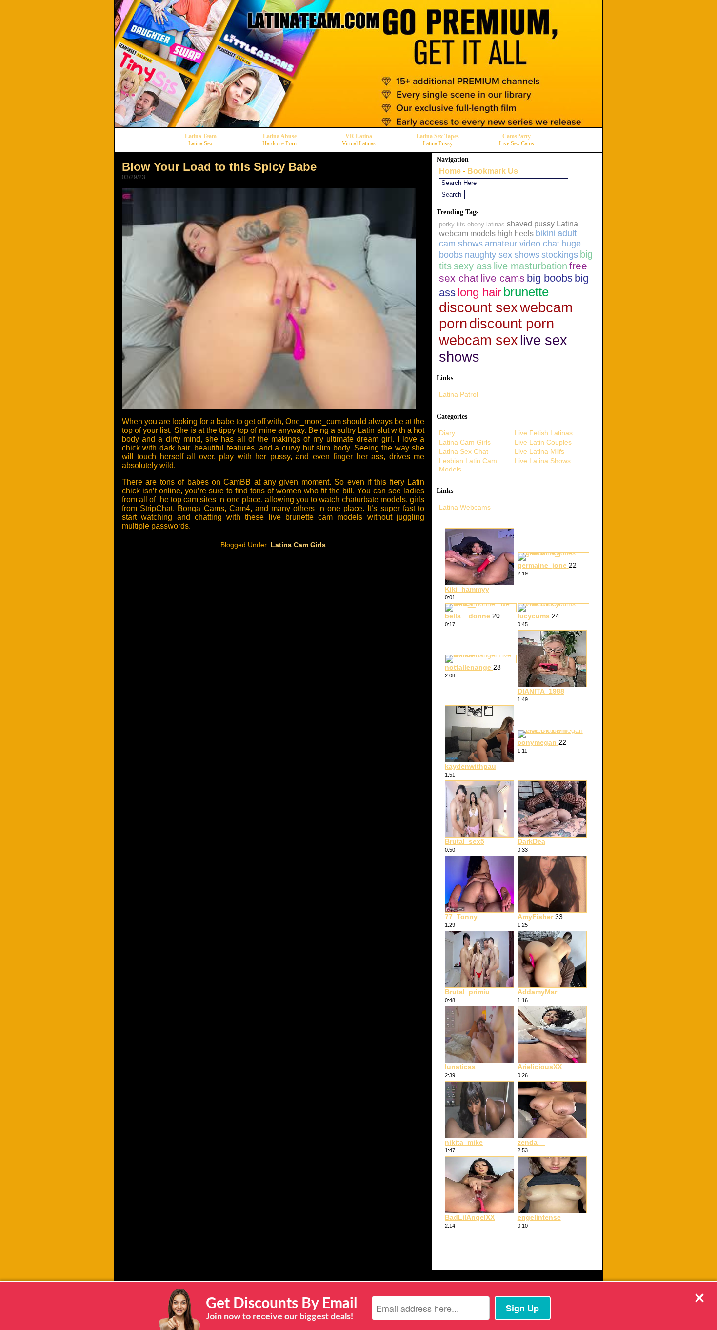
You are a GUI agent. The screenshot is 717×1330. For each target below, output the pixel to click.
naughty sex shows (502, 255)
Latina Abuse (280, 136)
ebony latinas (486, 224)
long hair (479, 292)
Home (450, 171)
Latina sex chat (463, 451)
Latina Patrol (458, 394)
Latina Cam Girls (298, 545)
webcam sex (478, 340)
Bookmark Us (492, 171)
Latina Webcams (465, 507)
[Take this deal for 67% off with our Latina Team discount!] (358, 125)
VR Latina (358, 136)
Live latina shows (543, 461)
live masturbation (530, 266)
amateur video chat (522, 243)
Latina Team (201, 136)
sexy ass (473, 266)
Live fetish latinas (544, 433)
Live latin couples (543, 442)
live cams (502, 278)
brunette (526, 292)
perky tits (452, 224)
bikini (546, 233)
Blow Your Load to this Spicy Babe (219, 166)
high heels (516, 233)
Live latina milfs (539, 451)
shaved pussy (531, 224)
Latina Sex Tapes (437, 136)
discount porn (511, 323)
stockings (559, 255)
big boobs (550, 278)
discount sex (478, 307)
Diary (447, 433)
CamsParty (516, 136)
